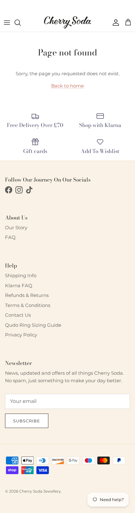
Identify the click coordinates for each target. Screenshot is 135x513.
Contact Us (18, 315)
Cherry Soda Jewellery (40, 491)
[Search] (21, 22)
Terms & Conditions (27, 305)
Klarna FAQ (18, 285)
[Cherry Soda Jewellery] (67, 22)
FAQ (10, 237)
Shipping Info (20, 275)
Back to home (67, 86)
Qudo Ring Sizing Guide (33, 325)
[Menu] (7, 22)
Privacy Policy (21, 335)
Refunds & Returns (27, 295)
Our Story (16, 227)
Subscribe (26, 420)
